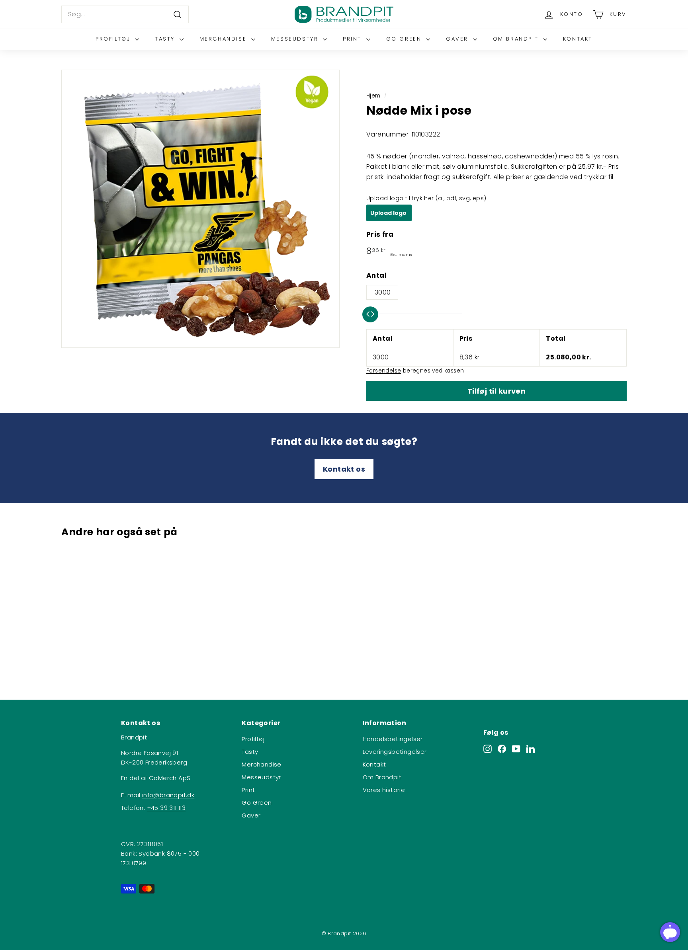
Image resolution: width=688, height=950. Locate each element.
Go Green (405, 39)
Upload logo (389, 213)
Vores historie (384, 790)
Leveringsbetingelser (395, 751)
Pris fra (379, 234)
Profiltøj (114, 39)
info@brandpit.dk (168, 795)
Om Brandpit (517, 39)
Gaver (458, 39)
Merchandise (224, 39)
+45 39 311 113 (166, 808)
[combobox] (125, 14)
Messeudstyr (296, 39)
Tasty (166, 39)
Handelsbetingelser (393, 739)
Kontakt (577, 39)
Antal (376, 275)
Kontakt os (344, 469)
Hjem (373, 95)
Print (353, 39)
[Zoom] (200, 208)
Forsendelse (383, 371)
